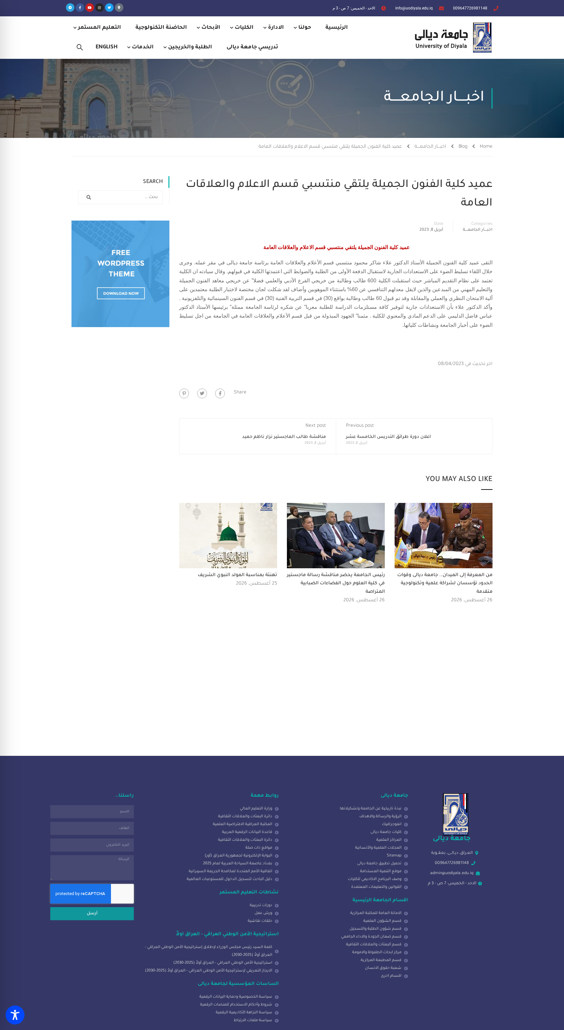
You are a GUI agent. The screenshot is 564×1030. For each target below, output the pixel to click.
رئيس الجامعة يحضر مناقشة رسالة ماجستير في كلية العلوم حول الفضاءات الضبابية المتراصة (336, 584)
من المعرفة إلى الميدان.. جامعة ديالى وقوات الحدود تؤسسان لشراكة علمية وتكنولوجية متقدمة (445, 584)
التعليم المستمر (99, 28)
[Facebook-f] (80, 7)
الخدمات (143, 47)
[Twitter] (109, 7)
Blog (463, 147)
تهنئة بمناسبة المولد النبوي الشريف (237, 575)
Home (486, 147)
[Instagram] (99, 7)
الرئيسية (336, 28)
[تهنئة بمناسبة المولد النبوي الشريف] (228, 536)
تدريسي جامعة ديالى (252, 47)
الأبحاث (210, 28)
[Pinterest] (184, 393)
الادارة (276, 28)
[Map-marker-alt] (119, 7)
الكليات (244, 28)
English (107, 47)
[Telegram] (70, 7)
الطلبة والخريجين (190, 47)
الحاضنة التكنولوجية (161, 28)
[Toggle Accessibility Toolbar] (15, 1015)
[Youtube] (90, 7)
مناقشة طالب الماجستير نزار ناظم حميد (284, 437)
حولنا (304, 28)
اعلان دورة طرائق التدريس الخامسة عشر (388, 437)
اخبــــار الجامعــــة (430, 147)
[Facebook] (220, 393)
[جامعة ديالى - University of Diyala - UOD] (452, 37)
